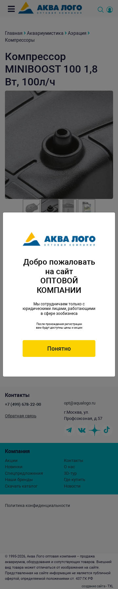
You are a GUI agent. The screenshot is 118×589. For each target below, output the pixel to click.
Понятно (59, 348)
